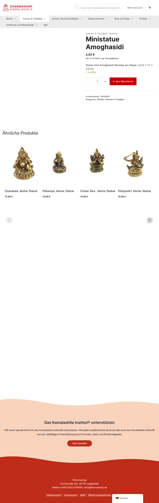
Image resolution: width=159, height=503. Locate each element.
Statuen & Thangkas (32, 18)
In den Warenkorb (123, 81)
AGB (82, 494)
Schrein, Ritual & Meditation (65, 18)
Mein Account (134, 7)
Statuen (100, 99)
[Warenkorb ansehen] (149, 7)
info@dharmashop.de (95, 487)
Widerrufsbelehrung (99, 494)
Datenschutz (53, 494)
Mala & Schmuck (96, 18)
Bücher (9, 18)
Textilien (143, 18)
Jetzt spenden (79, 443)
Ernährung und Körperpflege (20, 25)
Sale (46, 25)
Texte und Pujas (121, 18)
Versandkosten (111, 58)
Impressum (70, 494)
